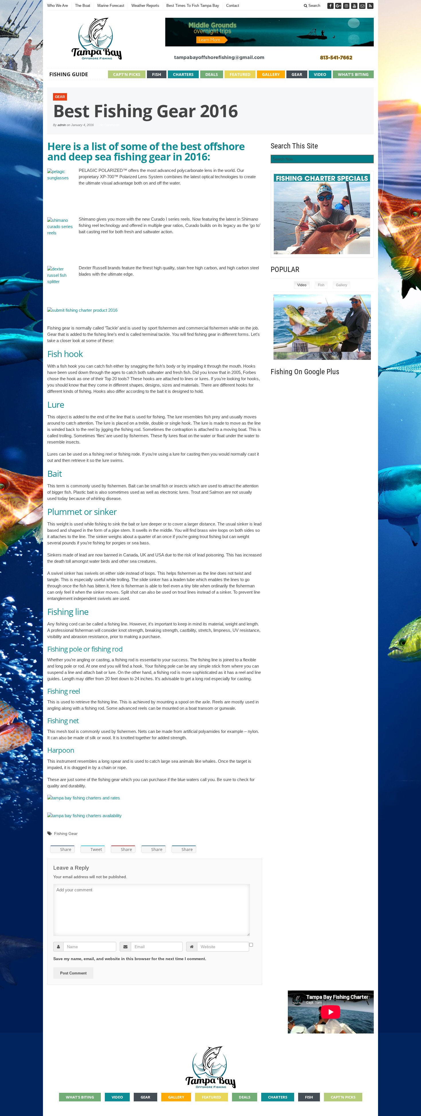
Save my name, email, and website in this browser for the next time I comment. (129, 958)
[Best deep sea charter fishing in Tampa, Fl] (211, 1066)
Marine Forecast (110, 5)
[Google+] (339, 6)
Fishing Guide (68, 74)
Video (320, 74)
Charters (183, 74)
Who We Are (57, 5)
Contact (232, 5)
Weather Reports (145, 5)
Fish (156, 74)
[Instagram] (347, 6)
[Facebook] (331, 6)
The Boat (82, 5)
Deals (211, 74)
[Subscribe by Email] (363, 6)
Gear (297, 74)
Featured (240, 74)
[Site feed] (370, 6)
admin (62, 125)
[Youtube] (355, 6)
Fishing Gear (66, 833)
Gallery (271, 74)
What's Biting (353, 74)
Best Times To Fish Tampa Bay (192, 5)
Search (313, 5)
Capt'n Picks (126, 74)
